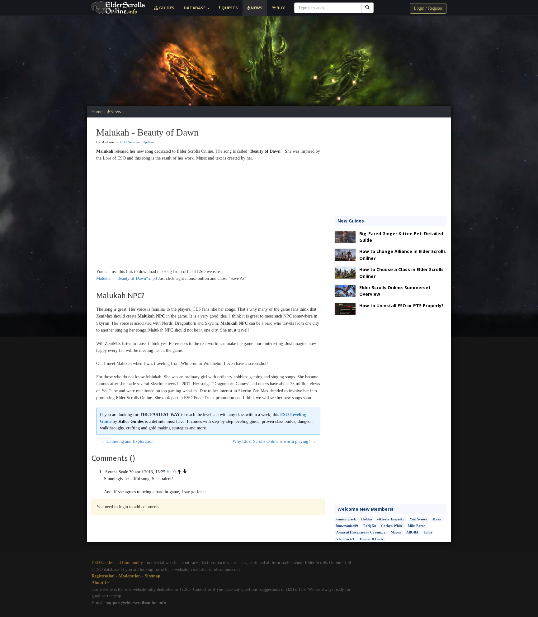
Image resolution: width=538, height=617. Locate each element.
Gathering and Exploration (129, 441)
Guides (166, 8)
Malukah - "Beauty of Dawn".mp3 (126, 278)
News (256, 8)
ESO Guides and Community (117, 562)
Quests (229, 8)
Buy (280, 8)
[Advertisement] (269, 61)
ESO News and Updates (137, 142)
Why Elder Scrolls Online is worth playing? (271, 441)
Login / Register (428, 8)
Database (195, 8)
